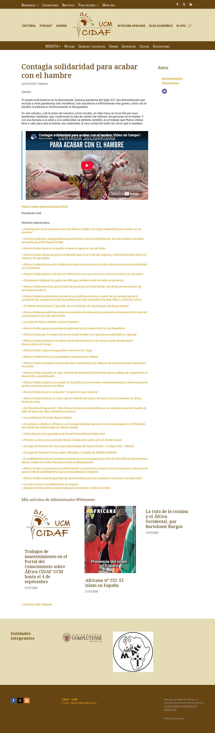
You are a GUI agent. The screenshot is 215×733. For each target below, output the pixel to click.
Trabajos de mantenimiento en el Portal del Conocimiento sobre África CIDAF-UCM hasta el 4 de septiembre (46, 567)
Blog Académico (161, 26)
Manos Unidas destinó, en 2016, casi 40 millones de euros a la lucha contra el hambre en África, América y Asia (81, 400)
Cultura (144, 46)
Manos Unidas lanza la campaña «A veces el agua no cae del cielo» (64, 248)
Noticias (69, 46)
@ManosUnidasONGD (54, 206)
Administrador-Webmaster (172, 80)
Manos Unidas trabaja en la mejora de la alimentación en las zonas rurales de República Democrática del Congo (77, 342)
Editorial (29, 26)
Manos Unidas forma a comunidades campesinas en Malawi (60, 356)
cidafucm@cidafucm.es (83, 703)
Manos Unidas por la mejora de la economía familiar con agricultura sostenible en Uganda (79, 334)
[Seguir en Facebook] (177, 4)
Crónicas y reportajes (91, 46)
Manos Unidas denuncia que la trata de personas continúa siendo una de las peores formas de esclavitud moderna (81, 288)
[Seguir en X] (184, 4)
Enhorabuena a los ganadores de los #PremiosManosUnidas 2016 (64, 433)
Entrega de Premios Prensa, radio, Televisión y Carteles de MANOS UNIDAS (69, 452)
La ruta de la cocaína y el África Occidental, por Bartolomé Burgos (167, 519)
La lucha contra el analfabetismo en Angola (50, 484)
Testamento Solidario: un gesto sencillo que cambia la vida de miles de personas (73, 280)
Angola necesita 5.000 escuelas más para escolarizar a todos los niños (66, 487)
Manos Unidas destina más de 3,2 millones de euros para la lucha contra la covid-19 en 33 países (83, 273)
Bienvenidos (28, 5)
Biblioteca (68, 5)
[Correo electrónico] (164, 91)
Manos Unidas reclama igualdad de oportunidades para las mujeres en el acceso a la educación (82, 477)
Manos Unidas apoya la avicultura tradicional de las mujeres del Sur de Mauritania (74, 328)
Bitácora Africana (131, 26)
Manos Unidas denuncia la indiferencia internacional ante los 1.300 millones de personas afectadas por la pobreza (84, 266)
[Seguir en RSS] (191, 4)
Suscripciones (161, 46)
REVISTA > (53, 46)
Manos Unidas (30, 206)
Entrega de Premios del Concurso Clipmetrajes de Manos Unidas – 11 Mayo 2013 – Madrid (78, 445)
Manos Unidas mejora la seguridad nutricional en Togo (57, 350)
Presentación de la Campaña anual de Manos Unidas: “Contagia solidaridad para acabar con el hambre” (81, 230)
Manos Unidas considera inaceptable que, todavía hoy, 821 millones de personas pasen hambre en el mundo (84, 364)
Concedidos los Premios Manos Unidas (47, 417)
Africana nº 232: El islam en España (104, 583)
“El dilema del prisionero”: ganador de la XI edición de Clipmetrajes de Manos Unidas (75, 305)
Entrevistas (129, 46)
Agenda (61, 26)
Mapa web (108, 5)
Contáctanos (50, 5)
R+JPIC (181, 26)
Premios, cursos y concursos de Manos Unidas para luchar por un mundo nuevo (72, 439)
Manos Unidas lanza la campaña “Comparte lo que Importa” (60, 391)
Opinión (113, 46)
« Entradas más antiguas (37, 604)
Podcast (46, 26)
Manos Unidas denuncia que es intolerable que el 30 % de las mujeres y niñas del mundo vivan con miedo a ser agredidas (84, 256)
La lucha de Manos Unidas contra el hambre (50, 321)
